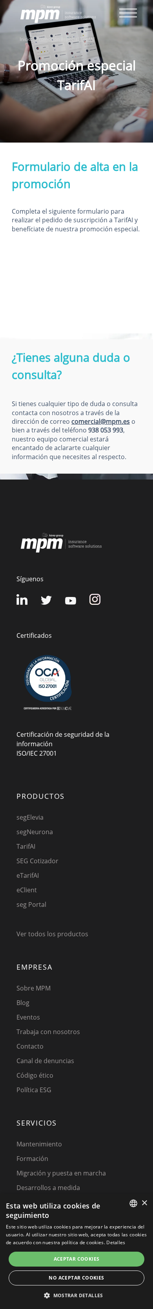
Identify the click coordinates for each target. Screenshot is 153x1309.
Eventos (28, 1017)
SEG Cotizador (37, 861)
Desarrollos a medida (48, 1187)
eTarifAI (27, 875)
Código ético (34, 1075)
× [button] (144, 1203)
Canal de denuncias (45, 1060)
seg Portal (31, 904)
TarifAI (25, 846)
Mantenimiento (39, 1144)
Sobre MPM (33, 988)
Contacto (30, 1046)
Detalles (115, 1242)
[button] (76, 1295)
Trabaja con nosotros (48, 1031)
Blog (22, 1002)
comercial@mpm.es (100, 421)
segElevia (30, 817)
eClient (26, 890)
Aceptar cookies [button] (77, 1259)
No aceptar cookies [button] (76, 1277)
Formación (32, 1158)
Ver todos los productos (52, 934)
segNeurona (34, 832)
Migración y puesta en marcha (61, 1173)
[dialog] (76, 1251)
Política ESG (33, 1090)
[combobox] (133, 1203)
